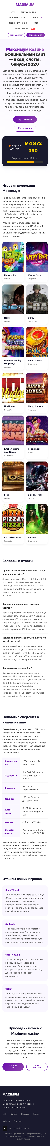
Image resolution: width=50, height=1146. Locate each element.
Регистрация (25, 128)
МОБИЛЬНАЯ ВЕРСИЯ (18, 23)
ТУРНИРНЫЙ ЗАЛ (24, 29)
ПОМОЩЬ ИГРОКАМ (17, 18)
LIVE (13, 12)
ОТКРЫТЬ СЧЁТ (35, 35)
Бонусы (14, 1114)
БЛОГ (36, 23)
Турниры (18, 1121)
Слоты (36, 1114)
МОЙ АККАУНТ (16, 35)
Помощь (25, 1114)
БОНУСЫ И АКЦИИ (28, 12)
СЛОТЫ (35, 18)
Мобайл (6, 1121)
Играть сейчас (25, 119)
